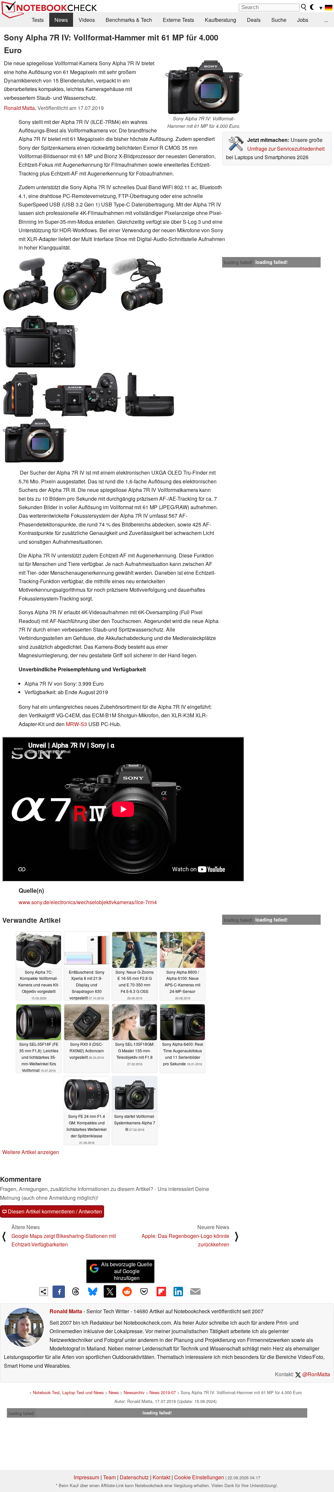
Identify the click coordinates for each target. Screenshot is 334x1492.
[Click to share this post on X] (110, 1291)
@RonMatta (315, 1374)
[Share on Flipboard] (161, 1291)
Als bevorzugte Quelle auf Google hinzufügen (126, 1271)
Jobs (302, 19)
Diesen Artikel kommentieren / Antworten (54, 1211)
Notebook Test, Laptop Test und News (68, 1392)
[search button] (304, 7)
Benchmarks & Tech (129, 19)
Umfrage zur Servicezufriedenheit (286, 148)
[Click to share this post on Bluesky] (92, 1292)
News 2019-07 (162, 1392)
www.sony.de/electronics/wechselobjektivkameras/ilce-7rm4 (88, 902)
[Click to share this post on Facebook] (59, 1292)
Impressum (86, 1477)
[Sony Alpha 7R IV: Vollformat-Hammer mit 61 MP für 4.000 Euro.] (204, 87)
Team (109, 1477)
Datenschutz (134, 1477)
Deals (254, 19)
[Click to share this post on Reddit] (127, 1291)
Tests (38, 19)
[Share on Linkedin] (178, 1291)
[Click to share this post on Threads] (75, 1292)
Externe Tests (178, 19)
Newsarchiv (134, 1392)
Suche (278, 19)
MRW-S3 (76, 724)
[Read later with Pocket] (144, 1291)
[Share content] (43, 1291)
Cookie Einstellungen (199, 1477)
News (61, 19)
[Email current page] (195, 1292)
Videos (87, 19)
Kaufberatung (220, 19)
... (326, 19)
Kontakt (161, 1477)
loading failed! (238, 262)
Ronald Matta (19, 108)
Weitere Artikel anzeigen (30, 1152)
